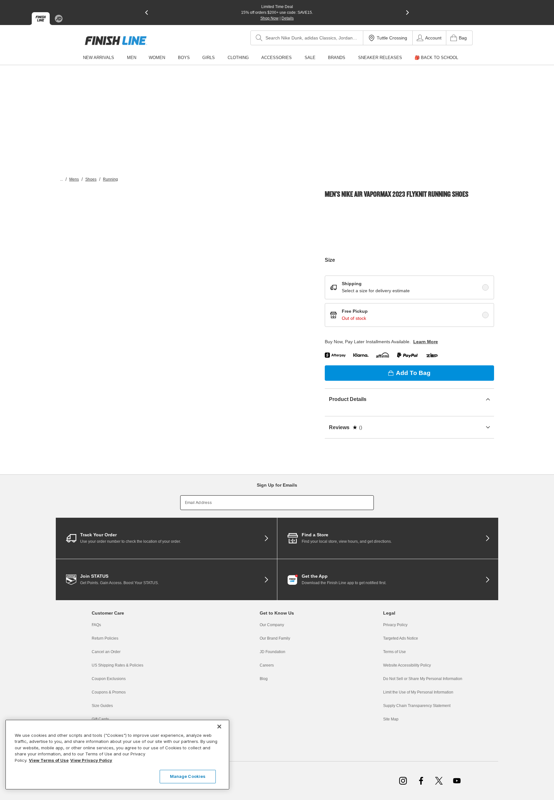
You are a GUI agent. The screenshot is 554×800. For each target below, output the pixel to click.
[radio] (485, 287)
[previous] (146, 12)
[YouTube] (457, 781)
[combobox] (306, 37)
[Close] (219, 726)
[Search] (259, 38)
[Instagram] (403, 781)
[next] (407, 12)
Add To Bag (413, 373)
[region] (117, 754)
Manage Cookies (188, 776)
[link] (116, 40)
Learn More (425, 341)
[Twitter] (439, 781)
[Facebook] (421, 781)
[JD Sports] (59, 18)
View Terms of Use (49, 760)
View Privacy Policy (91, 760)
